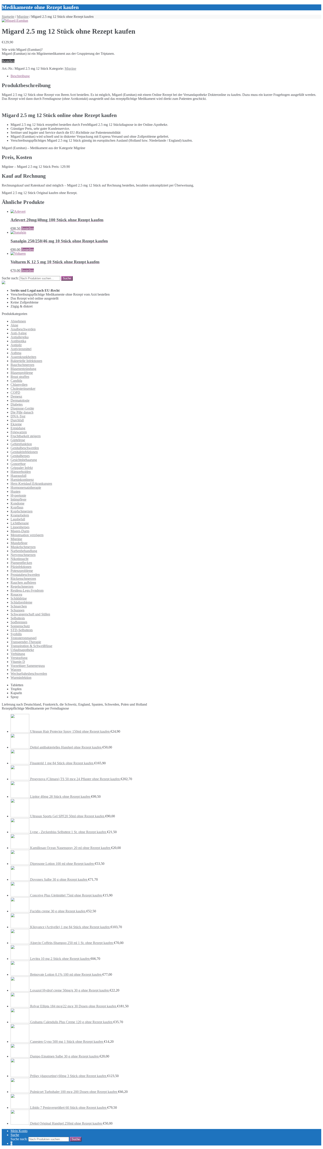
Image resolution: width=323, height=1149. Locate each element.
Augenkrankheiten (23, 357)
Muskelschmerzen (23, 547)
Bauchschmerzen (22, 365)
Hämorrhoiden (21, 472)
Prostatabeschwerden (25, 574)
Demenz (16, 396)
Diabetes (17, 404)
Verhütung (18, 654)
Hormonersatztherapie (26, 487)
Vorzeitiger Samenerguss (28, 666)
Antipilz (16, 345)
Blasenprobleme (22, 373)
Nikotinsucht (19, 559)
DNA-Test (18, 416)
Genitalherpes (20, 456)
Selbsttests (18, 618)
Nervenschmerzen (23, 555)
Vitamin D (18, 662)
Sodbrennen (19, 622)
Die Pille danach (22, 412)
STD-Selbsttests (22, 630)
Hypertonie (18, 495)
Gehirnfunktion (21, 444)
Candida (16, 380)
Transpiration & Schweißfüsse (31, 646)
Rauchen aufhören (23, 582)
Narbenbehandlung (24, 551)
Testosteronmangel (23, 638)
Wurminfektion (21, 677)
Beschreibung (20, 76)
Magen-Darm (20, 531)
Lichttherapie (20, 523)
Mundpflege (19, 543)
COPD (15, 392)
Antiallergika (20, 337)
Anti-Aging (19, 333)
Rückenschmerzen (23, 578)
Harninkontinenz (22, 479)
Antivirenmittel (21, 349)
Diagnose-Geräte (22, 408)
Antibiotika (18, 341)
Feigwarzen (19, 432)
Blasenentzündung (23, 369)
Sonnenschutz (20, 626)
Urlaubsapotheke (22, 650)
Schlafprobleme (21, 602)
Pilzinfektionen (21, 567)
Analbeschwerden (23, 329)
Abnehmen (18, 321)
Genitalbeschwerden (25, 448)
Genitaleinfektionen (24, 452)
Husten (15, 491)
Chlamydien (19, 384)
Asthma (16, 353)
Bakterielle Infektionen (26, 361)
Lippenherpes (20, 527)
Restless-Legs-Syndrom (27, 590)
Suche (15, 1135)
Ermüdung (18, 428)
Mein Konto (19, 1131)
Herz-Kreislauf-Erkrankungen (31, 483)
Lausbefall (18, 519)
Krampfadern (20, 515)
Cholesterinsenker (23, 388)
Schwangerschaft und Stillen (30, 614)
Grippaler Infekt (22, 468)
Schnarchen (19, 606)
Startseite (8, 16)
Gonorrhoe (18, 464)
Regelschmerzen (22, 586)
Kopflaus (17, 507)
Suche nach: (10, 278)
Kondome (17, 503)
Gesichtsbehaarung (24, 460)
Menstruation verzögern (27, 535)
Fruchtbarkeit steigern (26, 436)
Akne (14, 325)
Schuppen (17, 610)
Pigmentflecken (21, 563)
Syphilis (16, 634)
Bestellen (8, 61)
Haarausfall (18, 476)
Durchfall (17, 420)
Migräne (23, 16)
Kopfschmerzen (22, 511)
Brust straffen (20, 377)
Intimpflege (18, 499)
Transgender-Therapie (26, 642)
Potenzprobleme (22, 571)
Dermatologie (20, 400)
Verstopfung (19, 658)
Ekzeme (16, 424)
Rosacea (16, 594)
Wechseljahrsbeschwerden (29, 673)
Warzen (16, 669)
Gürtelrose (18, 440)
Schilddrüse (19, 598)
